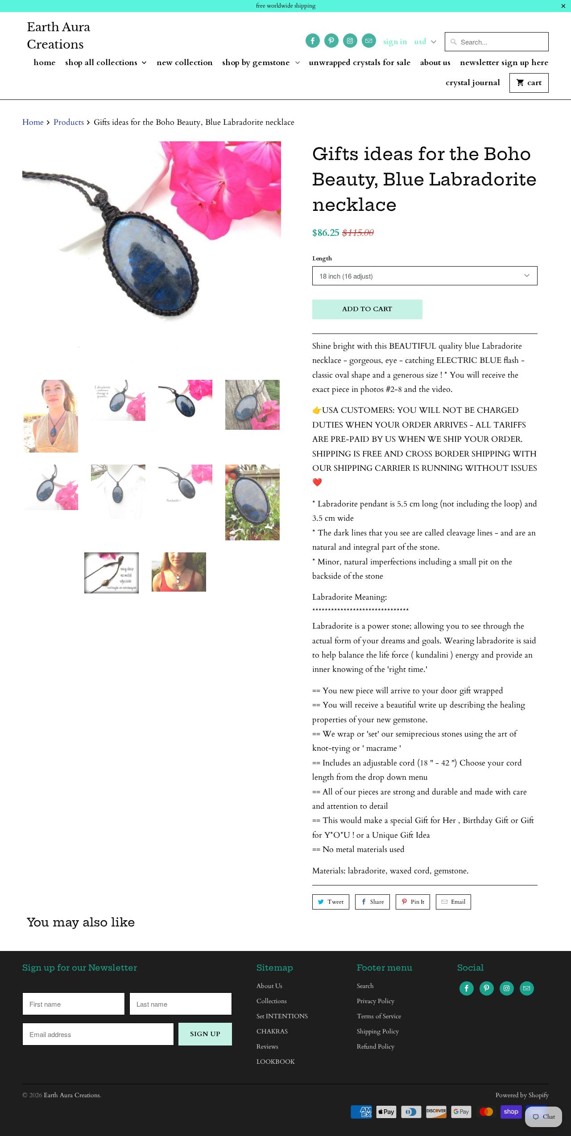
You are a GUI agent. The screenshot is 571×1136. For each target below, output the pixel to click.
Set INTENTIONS (282, 1016)
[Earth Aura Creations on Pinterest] (331, 40)
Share (377, 902)
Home (44, 63)
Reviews (267, 1046)
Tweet (335, 902)
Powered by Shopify (522, 1095)
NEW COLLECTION (185, 63)
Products (69, 122)
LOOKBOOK (276, 1062)
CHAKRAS (272, 1031)
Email (458, 902)
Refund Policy (375, 1046)
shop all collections (102, 63)
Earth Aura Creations (58, 36)
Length (322, 259)
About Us (435, 63)
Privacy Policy (375, 1001)
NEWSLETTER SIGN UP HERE (504, 63)
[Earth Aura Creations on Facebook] (313, 40)
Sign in (395, 42)
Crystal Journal (473, 83)
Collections (272, 1001)
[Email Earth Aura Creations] (369, 40)
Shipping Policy (378, 1031)
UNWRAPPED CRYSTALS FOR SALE (360, 63)
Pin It (417, 902)
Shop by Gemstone (257, 63)
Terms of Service (379, 1016)
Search (365, 986)
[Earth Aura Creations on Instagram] (350, 40)
